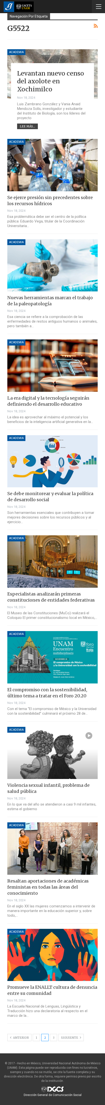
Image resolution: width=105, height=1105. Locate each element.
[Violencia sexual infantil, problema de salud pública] (52, 753)
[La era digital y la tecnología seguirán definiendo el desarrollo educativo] (52, 365)
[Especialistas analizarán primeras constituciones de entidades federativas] (52, 561)
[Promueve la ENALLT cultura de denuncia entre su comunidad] (52, 955)
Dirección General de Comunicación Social (53, 1095)
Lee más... (27, 126)
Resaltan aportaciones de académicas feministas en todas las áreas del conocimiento (48, 887)
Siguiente (70, 1037)
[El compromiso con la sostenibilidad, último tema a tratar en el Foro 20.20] (52, 657)
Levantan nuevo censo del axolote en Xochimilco (50, 81)
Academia (16, 52)
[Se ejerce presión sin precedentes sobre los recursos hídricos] (52, 165)
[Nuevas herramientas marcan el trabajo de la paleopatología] (52, 265)
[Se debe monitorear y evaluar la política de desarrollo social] (52, 461)
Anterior (20, 1037)
